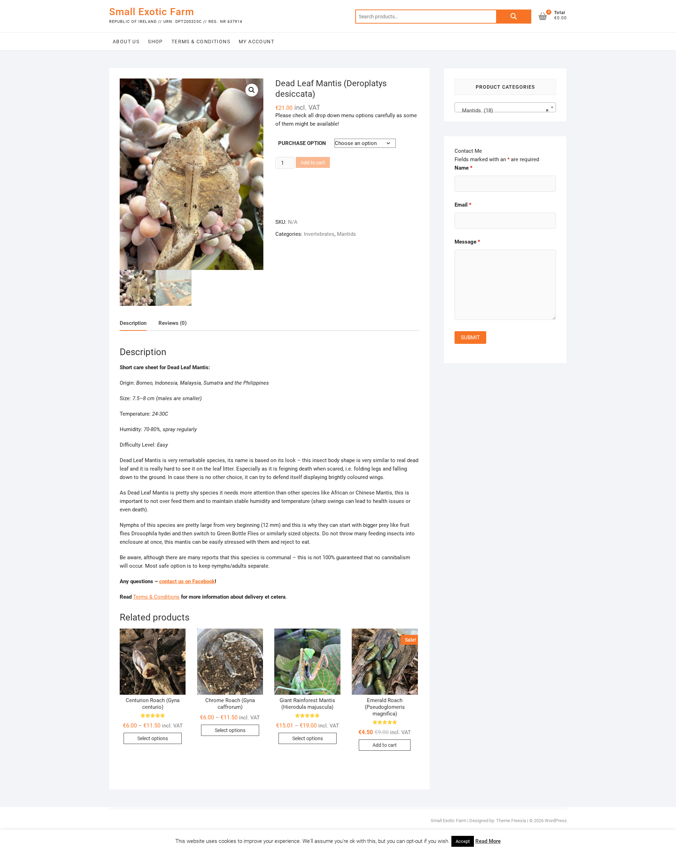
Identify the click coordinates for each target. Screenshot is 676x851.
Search (513, 17)
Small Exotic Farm (151, 12)
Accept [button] (463, 841)
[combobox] (505, 107)
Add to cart (313, 162)
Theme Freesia (511, 820)
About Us (126, 41)
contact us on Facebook (187, 581)
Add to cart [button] (385, 745)
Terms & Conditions (200, 41)
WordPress (556, 820)
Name (463, 168)
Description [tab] (133, 323)
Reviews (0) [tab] (172, 323)
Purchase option (302, 143)
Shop (155, 41)
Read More (488, 841)
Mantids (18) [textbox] (503, 110)
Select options (152, 738)
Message (467, 242)
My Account (256, 41)
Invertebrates (319, 234)
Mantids (346, 234)
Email (463, 205)
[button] (251, 90)
